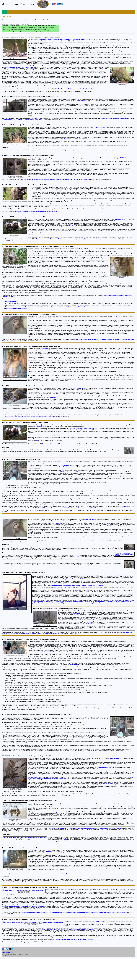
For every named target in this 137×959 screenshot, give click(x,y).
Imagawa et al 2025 (120, 219)
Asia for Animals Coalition (35, 777)
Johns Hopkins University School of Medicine (90, 585)
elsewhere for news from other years (42, 19)
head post (106, 523)
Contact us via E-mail (7, 952)
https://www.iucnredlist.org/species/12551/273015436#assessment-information (35, 211)
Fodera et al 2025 (80, 388)
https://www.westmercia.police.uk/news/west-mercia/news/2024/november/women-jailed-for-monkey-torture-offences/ (60, 472)
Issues (33, 12)
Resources (40, 12)
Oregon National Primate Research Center (63, 585)
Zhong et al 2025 (119, 158)
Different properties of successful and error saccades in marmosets (59, 443)
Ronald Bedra (48, 651)
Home (4, 12)
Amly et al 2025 (37, 426)
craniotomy (59, 523)
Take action (11, 12)
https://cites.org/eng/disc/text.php (76, 306)
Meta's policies (114, 758)
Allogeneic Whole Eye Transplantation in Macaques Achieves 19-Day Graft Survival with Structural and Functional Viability (55, 179)
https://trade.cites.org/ (11, 301)
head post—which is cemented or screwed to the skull (84, 428)
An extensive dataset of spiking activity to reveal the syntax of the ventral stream (67, 873)
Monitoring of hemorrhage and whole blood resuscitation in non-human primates (82, 150)
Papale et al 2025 (50, 851)
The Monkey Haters (129, 506)
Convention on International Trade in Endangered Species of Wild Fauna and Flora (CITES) (65, 39)
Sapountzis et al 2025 (90, 519)
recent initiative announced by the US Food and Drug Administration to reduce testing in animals (63, 579)
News (17, 12)
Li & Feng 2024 (118, 891)
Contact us (48, 12)
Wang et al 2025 (81, 100)
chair (78, 524)
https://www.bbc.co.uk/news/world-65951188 (56, 507)
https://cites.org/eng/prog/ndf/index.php (16, 308)
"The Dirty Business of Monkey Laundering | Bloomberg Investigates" (74, 939)
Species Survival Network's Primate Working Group (18, 67)
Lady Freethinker (45, 348)
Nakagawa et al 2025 (78, 613)
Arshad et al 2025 (100, 127)
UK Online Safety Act (105, 767)
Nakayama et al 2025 (124, 803)
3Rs (64, 138)
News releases (25, 12)
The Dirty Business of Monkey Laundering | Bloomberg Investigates (74, 88)
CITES (98, 921)
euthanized (70, 225)
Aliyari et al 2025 (116, 316)
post (78, 556)
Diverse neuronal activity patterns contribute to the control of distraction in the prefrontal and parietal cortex (77, 541)
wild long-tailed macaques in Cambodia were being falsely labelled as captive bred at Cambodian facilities (70, 929)
